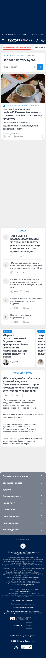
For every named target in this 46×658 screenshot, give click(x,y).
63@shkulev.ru (34, 577)
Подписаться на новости (15, 476)
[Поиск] (31, 40)
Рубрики (7, 489)
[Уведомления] (37, 40)
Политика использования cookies (23, 604)
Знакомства (24, 34)
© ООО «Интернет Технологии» (23, 641)
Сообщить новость (12, 483)
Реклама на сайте (12, 496)
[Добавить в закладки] (41, 136)
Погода (35, 34)
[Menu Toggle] (3, 40)
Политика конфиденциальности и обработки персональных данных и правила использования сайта (23, 612)
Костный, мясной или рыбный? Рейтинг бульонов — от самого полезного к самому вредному (22, 114)
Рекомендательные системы (23, 607)
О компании (9, 509)
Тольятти (7, 55)
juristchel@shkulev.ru (33, 583)
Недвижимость (9, 34)
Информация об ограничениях (23, 600)
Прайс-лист (9, 503)
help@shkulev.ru (28, 585)
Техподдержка (10, 523)
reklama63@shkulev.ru (23, 591)
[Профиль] (43, 40)
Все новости (19, 55)
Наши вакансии (11, 516)
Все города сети (11, 529)
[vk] (23, 546)
